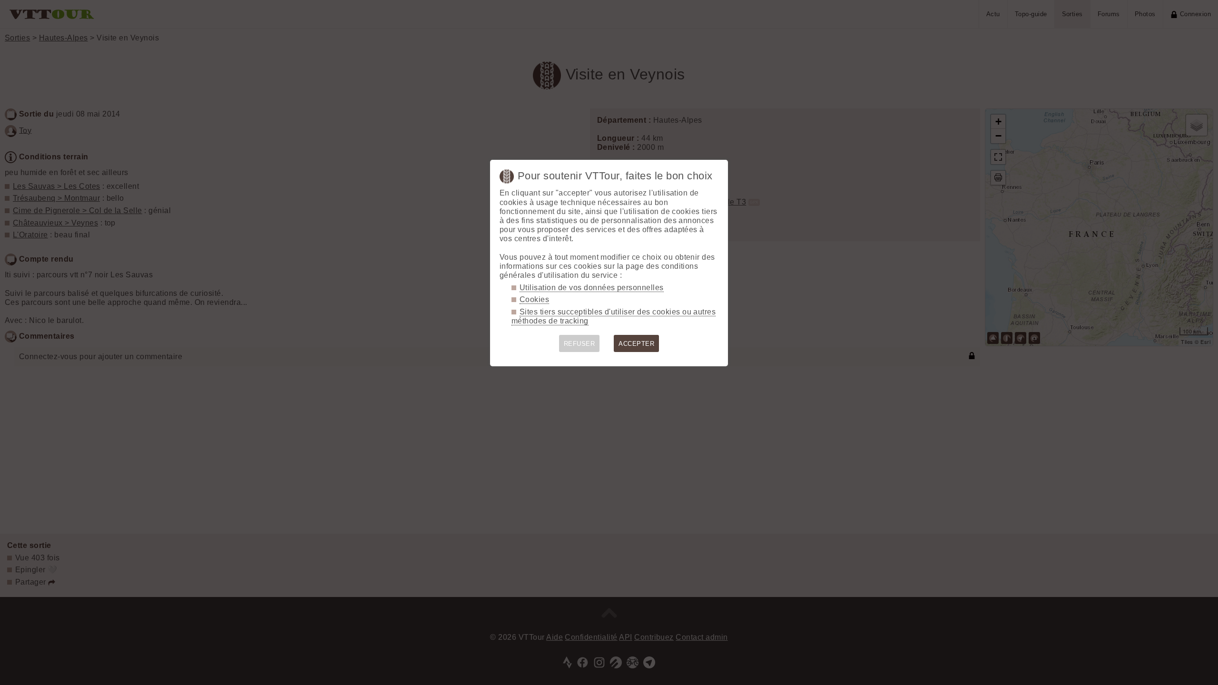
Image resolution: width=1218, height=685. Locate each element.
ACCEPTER (636, 343)
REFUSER (579, 343)
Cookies (534, 299)
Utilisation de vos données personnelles (592, 288)
